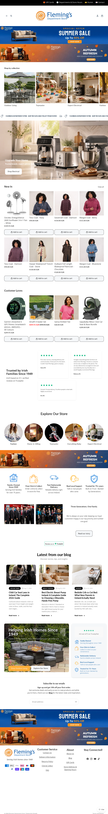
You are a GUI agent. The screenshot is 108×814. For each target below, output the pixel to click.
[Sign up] (76, 702)
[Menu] (6, 15)
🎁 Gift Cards (48, 2)
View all (101, 187)
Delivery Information (47, 757)
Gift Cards (70, 762)
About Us (70, 754)
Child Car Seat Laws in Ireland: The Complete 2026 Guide (19, 595)
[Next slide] (101, 89)
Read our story (84, 533)
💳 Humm (89, 2)
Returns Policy (47, 761)
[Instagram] (91, 759)
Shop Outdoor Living (16, 171)
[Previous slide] (3, 150)
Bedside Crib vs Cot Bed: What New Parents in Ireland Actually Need (86, 595)
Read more (13, 615)
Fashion (13, 444)
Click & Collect (47, 766)
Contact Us (47, 753)
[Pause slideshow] (47, 177)
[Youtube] (95, 759)
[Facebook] (87, 759)
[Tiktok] (98, 759)
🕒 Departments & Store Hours (69, 2)
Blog (70, 758)
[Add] (25, 212)
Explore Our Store (41, 668)
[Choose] (50, 212)
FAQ (47, 770)
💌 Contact (100, 2)
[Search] (11, 16)
